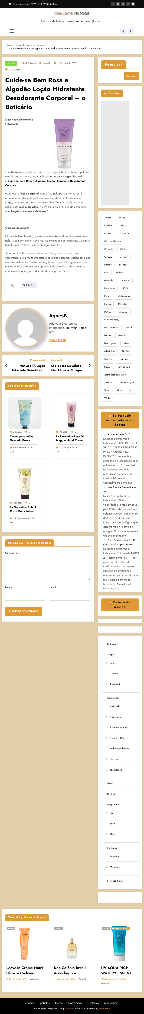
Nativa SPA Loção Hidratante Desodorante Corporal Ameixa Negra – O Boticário (28, 368)
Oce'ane (126, 351)
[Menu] (11, 31)
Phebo (107, 366)
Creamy (123, 256)
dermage (123, 264)
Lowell (129, 327)
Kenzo (107, 296)
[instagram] (128, 4)
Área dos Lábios (118, 727)
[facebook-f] (113, 4)
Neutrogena (110, 343)
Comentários (12, 553)
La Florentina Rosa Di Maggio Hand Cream (70, 438)
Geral (110, 783)
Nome (8, 587)
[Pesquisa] (123, 31)
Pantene (124, 359)
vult (131, 390)
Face (112, 823)
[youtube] (133, 4)
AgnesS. (47, 63)
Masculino (115, 867)
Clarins (123, 249)
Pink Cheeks (124, 366)
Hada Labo (109, 288)
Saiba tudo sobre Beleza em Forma (120, 420)
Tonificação (116, 769)
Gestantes (112, 794)
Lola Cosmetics (111, 327)
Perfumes (112, 848)
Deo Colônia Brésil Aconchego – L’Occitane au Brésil (26, 970)
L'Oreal (107, 312)
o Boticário (30, 63)
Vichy (119, 390)
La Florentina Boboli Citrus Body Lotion (23, 509)
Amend (107, 217)
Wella (107, 398)
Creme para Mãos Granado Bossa (21, 438)
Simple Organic (127, 382)
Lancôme (123, 312)
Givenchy (108, 280)
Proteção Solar (115, 880)
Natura (121, 335)
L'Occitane (123, 304)
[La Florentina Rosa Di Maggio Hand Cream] (71, 412)
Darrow (108, 264)
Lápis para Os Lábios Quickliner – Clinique (67, 368)
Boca (112, 813)
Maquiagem (113, 804)
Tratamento (115, 684)
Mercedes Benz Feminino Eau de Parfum (118, 970)
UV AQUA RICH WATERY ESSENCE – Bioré (73, 970)
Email (53, 587)
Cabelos (111, 644)
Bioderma (108, 225)
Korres (107, 304)
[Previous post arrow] (6, 365)
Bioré (123, 225)
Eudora (119, 272)
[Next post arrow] (90, 365)
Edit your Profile (76, 327)
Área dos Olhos (118, 738)
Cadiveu (108, 233)
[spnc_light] (131, 31)
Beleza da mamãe (121, 604)
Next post (56, 360)
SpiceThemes (104, 1008)
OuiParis (108, 359)
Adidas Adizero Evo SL (119, 434)
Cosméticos (113, 698)
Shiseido (108, 382)
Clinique (108, 256)
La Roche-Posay (111, 319)
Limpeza (114, 759)
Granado (125, 280)
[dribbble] (123, 4)
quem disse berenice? (115, 374)
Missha (107, 335)
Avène (122, 217)
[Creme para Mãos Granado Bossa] (24, 412)
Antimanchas (116, 717)
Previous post (37, 360)
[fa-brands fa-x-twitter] (118, 4)
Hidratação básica (119, 748)
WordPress (69, 1008)
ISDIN (125, 288)
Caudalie (108, 249)
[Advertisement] (115, 153)
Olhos (113, 834)
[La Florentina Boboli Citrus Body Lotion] (24, 483)
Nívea (126, 343)
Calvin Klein (125, 233)
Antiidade (115, 706)
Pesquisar (113, 64)
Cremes (11, 63)
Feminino (115, 856)
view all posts (57, 339)
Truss (106, 390)
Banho (113, 663)
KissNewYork (124, 296)
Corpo (110, 654)
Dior (106, 272)
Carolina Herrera (112, 241)
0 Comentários (15, 69)
